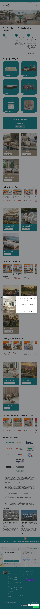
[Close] (36, 297)
